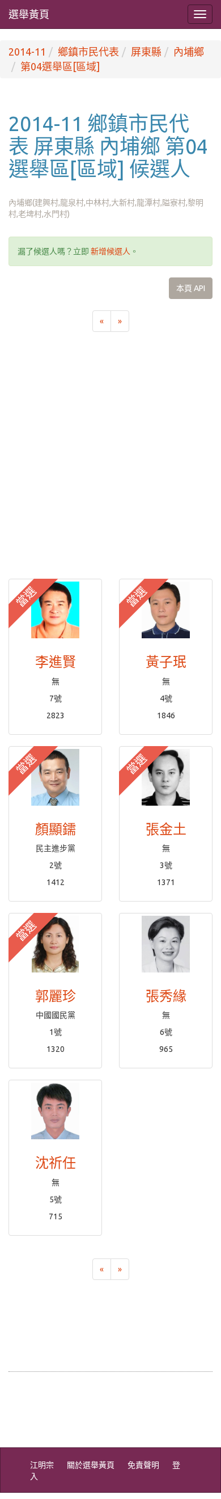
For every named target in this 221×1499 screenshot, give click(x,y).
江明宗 (42, 1464)
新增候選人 (110, 251)
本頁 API (190, 288)
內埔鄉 (188, 51)
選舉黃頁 (28, 14)
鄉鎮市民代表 (88, 51)
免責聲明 (143, 1464)
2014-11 (27, 51)
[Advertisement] (110, 462)
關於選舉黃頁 (90, 1464)
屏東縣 (146, 51)
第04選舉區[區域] (60, 66)
